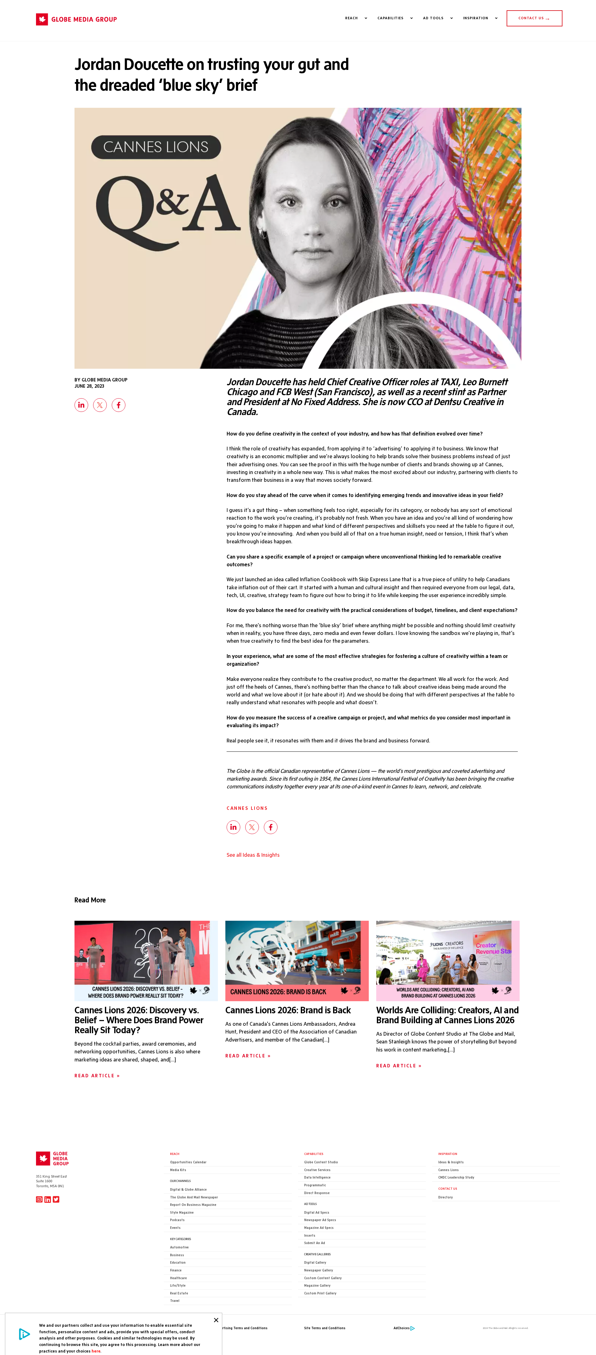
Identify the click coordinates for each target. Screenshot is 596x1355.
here (96, 1350)
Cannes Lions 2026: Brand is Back (288, 1009)
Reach (174, 1154)
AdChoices (402, 1328)
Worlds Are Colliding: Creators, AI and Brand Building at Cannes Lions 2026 (447, 1014)
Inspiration (447, 1154)
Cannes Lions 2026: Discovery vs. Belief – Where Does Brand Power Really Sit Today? (138, 1019)
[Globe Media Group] (76, 28)
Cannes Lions (247, 808)
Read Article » (97, 1076)
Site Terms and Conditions (324, 1328)
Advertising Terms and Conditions (241, 1328)
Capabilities (313, 1154)
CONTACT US (534, 18)
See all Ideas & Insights (253, 854)
